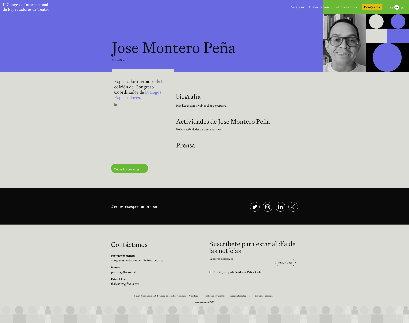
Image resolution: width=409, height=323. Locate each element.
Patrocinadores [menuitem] (345, 7)
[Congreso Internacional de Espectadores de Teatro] (27, 7)
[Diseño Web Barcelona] (204, 302)
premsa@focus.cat (123, 272)
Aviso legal (195, 296)
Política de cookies (265, 296)
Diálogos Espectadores (137, 95)
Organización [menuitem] (319, 7)
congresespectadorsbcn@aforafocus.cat (138, 260)
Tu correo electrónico (221, 258)
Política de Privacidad (248, 272)
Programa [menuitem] (372, 7)
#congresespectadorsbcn (135, 206)
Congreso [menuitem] (297, 7)
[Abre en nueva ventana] (115, 105)
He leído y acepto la (237, 272)
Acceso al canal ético (241, 296)
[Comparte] (293, 207)
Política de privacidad (216, 296)
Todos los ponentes (127, 169)
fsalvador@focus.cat (125, 284)
